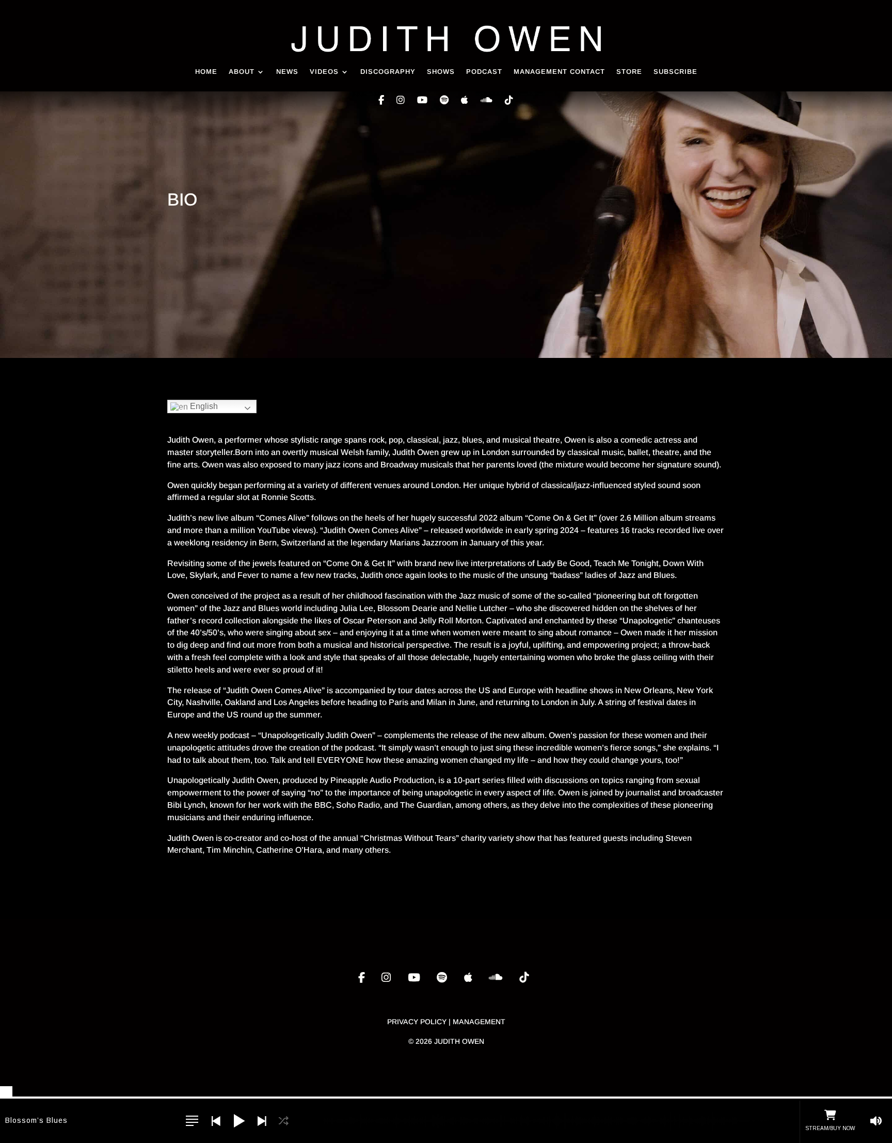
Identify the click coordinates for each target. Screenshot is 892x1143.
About (241, 71)
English (203, 406)
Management (479, 1021)
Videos (324, 71)
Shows (441, 71)
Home (206, 71)
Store (629, 71)
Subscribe (675, 71)
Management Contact (559, 71)
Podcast (484, 71)
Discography (388, 71)
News (287, 71)
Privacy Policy (417, 1021)
